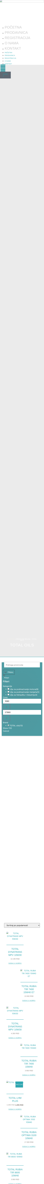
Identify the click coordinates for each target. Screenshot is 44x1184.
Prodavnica (16, 32)
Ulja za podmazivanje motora (23, 689)
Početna (13, 27)
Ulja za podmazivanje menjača (23, 692)
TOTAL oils (14, 725)
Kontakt (13, 48)
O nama (12, 43)
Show (7, 728)
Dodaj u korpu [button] (15, 963)
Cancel (6, 731)
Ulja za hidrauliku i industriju (22, 695)
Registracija (17, 38)
